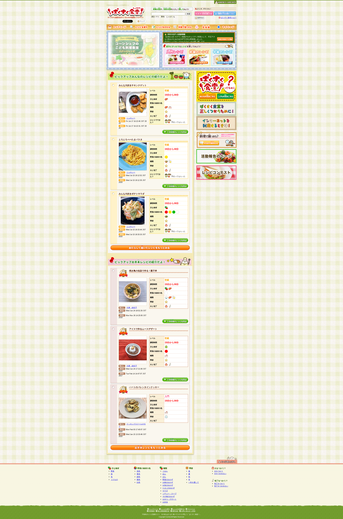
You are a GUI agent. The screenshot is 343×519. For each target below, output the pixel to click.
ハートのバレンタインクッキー (144, 387)
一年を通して (193, 482)
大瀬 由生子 (131, 308)
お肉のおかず (168, 482)
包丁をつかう (219, 484)
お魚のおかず (168, 485)
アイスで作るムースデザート (143, 329)
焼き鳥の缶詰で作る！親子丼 (143, 271)
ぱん (164, 477)
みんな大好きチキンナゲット (133, 85)
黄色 (138, 474)
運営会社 (175, 511)
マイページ (191, 509)
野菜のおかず (168, 480)
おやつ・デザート (169, 499)
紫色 (138, 480)
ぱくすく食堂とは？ (228, 18)
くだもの (114, 480)
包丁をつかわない (221, 486)
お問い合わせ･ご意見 (188, 511)
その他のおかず (169, 496)
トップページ (153, 509)
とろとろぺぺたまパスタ (130, 139)
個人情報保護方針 (163, 511)
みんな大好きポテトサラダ (131, 194)
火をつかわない (220, 474)
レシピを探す (165, 509)
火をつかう (218, 471)
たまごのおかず (169, 488)
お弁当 (165, 502)
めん (164, 474)
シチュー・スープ (169, 494)
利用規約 (152, 511)
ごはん (165, 471)
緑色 (138, 477)
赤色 (138, 471)
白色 (138, 482)
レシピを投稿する (179, 509)
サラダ (165, 491)
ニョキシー (130, 118)
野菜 (112, 471)
